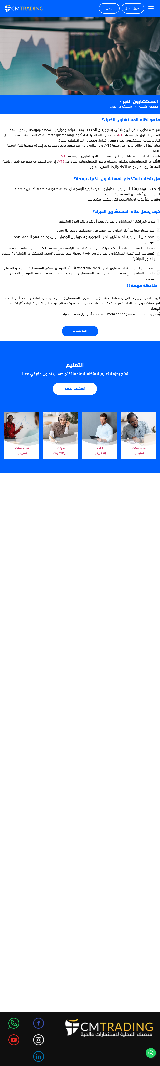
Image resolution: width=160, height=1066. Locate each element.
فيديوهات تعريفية (22, 451)
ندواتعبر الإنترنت (60, 451)
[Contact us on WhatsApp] (151, 1053)
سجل (109, 8)
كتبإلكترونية (100, 451)
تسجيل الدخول (132, 8)
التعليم (75, 365)
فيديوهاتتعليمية (138, 451)
